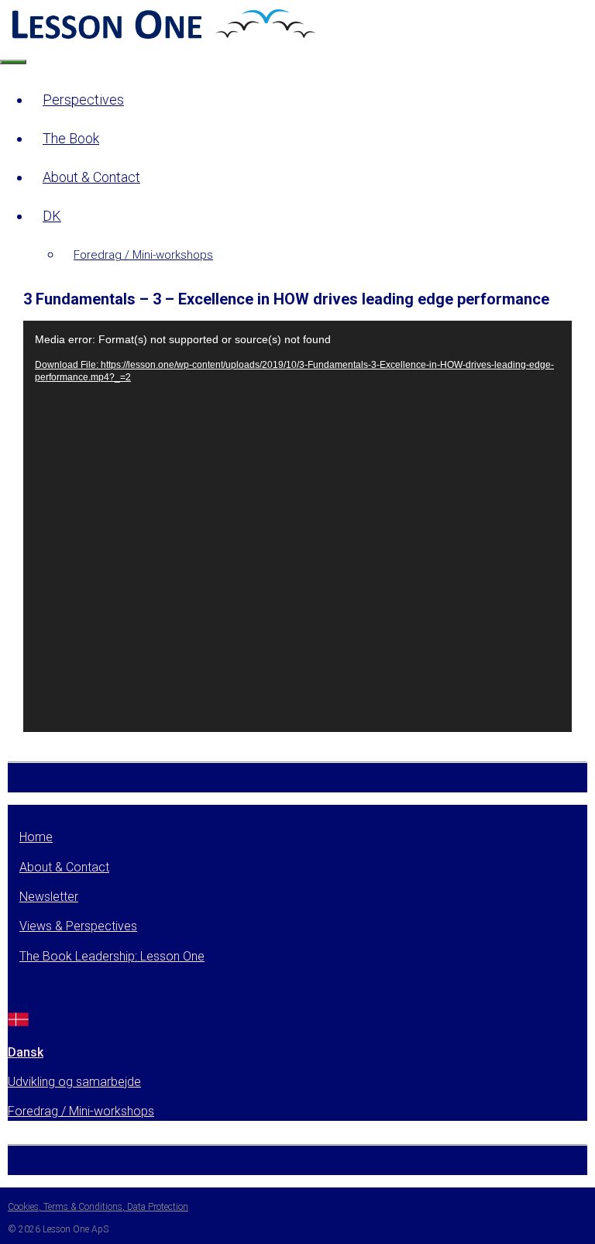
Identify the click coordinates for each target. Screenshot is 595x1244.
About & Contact (91, 177)
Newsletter (48, 896)
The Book (71, 138)
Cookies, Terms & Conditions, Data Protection (98, 1206)
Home (36, 837)
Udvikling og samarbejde (74, 1081)
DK (52, 216)
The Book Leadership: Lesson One (112, 956)
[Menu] (13, 62)
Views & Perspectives (78, 926)
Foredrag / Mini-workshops (143, 255)
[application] (297, 526)
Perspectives (83, 99)
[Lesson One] (162, 37)
